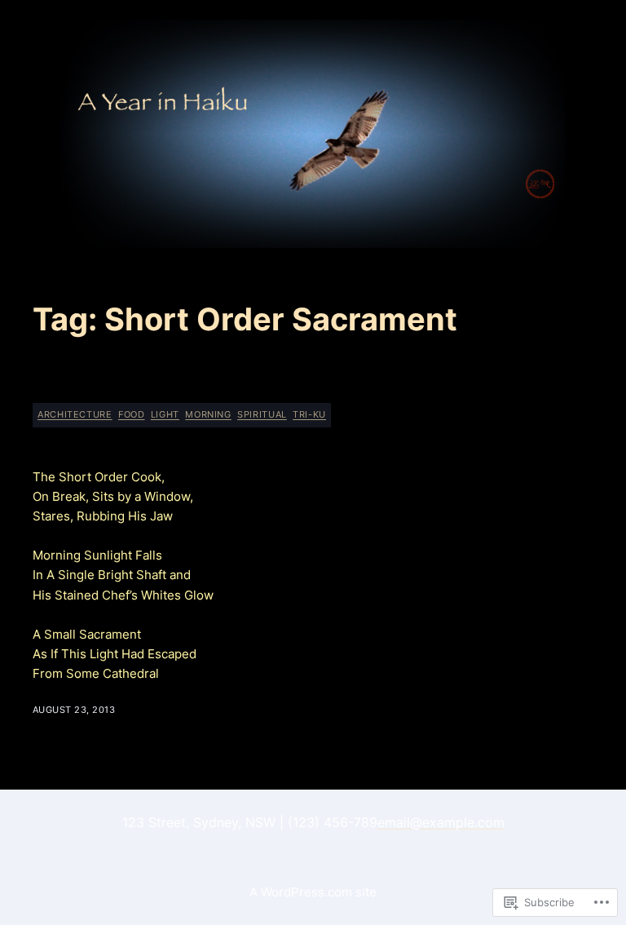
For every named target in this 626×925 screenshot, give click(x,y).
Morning (208, 414)
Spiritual (262, 414)
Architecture (74, 414)
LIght (165, 414)
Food (131, 414)
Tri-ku (309, 414)
